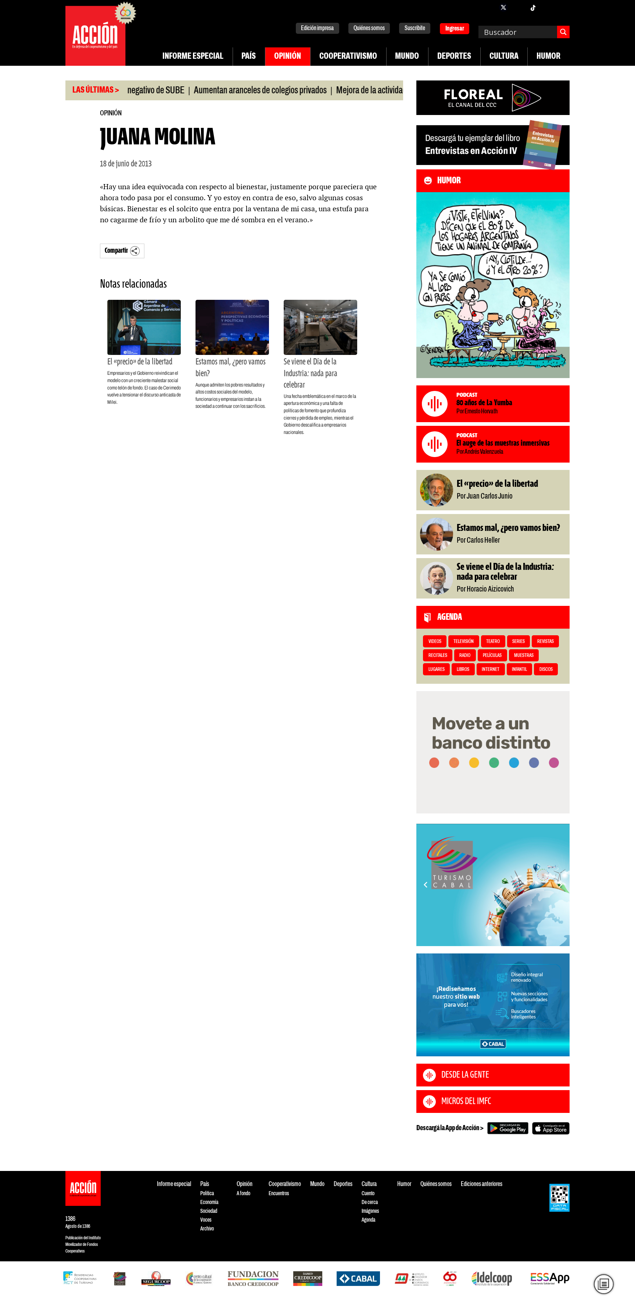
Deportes (454, 57)
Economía (209, 1202)
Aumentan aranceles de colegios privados (228, 91)
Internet (490, 669)
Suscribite (415, 28)
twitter (503, 7)
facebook (488, 7)
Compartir (116, 251)
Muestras (524, 655)
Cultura (504, 57)
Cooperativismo (348, 57)
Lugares (436, 669)
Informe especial (192, 57)
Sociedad (208, 1211)
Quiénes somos (369, 28)
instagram (518, 7)
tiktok (533, 7)
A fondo (243, 1193)
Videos (434, 641)
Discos (546, 669)
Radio (464, 655)
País (248, 57)
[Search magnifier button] (563, 32)
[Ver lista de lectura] (604, 1284)
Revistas (545, 641)
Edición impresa (317, 28)
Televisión (463, 641)
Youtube (547, 7)
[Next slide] (560, 884)
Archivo (207, 1229)
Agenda (368, 1220)
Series (518, 641)
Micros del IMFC (466, 1101)
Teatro (493, 641)
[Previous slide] (425, 884)
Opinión (287, 57)
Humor (548, 57)
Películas (492, 655)
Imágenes (370, 1211)
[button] (490, 938)
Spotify (562, 7)
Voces (205, 1220)
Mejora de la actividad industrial (355, 91)
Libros (463, 669)
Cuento (368, 1193)
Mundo (407, 57)
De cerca (370, 1202)
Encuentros (279, 1193)
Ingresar (454, 29)
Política (207, 1193)
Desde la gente (465, 1075)
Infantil (519, 669)
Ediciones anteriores (481, 1184)
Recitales (437, 655)
